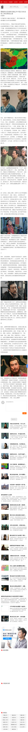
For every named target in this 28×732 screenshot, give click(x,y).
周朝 (5, 715)
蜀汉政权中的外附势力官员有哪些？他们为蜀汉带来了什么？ (18, 576)
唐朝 (5, 717)
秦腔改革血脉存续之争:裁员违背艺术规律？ (12, 596)
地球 (5, 727)
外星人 (5, 719)
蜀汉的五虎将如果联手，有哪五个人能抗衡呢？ (18, 586)
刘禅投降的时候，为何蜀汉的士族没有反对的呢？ (18, 444)
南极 (22, 719)
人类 (5, 729)
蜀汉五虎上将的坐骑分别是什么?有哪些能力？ (18, 515)
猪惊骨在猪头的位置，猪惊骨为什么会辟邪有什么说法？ (18, 505)
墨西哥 (22, 724)
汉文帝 (14, 722)
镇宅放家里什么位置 (6, 495)
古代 (13, 727)
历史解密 (11, 2)
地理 (5, 722)
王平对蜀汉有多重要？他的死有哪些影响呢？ (18, 606)
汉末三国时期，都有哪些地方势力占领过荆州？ (18, 464)
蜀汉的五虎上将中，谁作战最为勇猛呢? (18, 616)
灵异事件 (26, 2)
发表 (24, 413)
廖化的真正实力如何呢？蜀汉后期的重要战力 (18, 535)
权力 (22, 722)
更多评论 (14, 419)
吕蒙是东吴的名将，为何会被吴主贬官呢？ (18, 556)
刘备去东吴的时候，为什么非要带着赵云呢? (18, 424)
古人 (22, 727)
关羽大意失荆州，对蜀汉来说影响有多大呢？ (18, 525)
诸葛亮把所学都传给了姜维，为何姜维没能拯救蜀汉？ (18, 545)
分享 (27, 366)
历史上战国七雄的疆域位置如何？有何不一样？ (18, 566)
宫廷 (14, 719)
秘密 (14, 729)
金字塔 (5, 724)
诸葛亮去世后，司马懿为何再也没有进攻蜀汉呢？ (18, 434)
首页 (1, 2)
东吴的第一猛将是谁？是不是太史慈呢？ (18, 484)
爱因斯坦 (14, 724)
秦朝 (14, 715)
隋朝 (22, 715)
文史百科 (16, 2)
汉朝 (22, 717)
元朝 (14, 717)
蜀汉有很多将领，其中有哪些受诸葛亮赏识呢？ (18, 474)
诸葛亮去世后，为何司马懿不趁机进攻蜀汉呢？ (18, 454)
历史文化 (5, 2)
